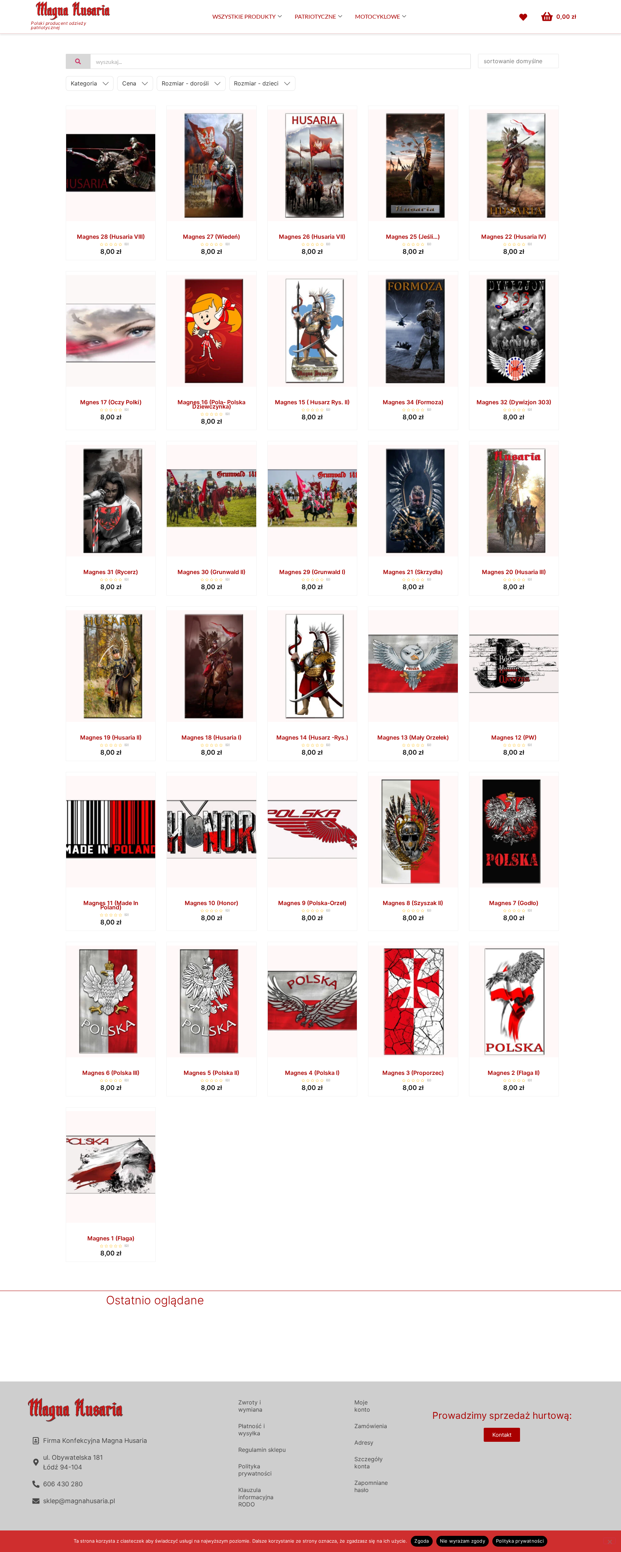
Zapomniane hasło (371, 1486)
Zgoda (421, 1541)
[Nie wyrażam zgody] (609, 1541)
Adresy (363, 1442)
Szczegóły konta (368, 1462)
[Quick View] (111, 222)
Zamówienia (370, 1426)
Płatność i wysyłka (251, 1429)
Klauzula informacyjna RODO (255, 1497)
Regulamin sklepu (262, 1449)
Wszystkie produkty (244, 16)
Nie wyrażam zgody (462, 1541)
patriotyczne (315, 16)
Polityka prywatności (255, 1470)
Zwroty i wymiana (250, 1406)
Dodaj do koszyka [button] (139, 223)
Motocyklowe (377, 16)
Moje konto (362, 1406)
